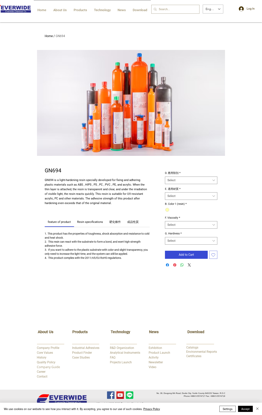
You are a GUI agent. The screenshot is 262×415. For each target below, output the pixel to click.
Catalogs (192, 347)
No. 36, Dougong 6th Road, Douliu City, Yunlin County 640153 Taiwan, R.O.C (191, 393)
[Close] (257, 409)
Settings (227, 409)
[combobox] (191, 180)
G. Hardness (173, 233)
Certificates (193, 356)
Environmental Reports (201, 352)
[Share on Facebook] (167, 265)
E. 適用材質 (172, 188)
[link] (59, 222)
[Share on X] (189, 265)
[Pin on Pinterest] (174, 265)
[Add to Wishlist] (213, 255)
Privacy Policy (151, 409)
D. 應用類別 (172, 172)
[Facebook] (111, 395)
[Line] (129, 395)
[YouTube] (120, 395)
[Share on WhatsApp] (182, 265)
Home (49, 36)
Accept (245, 409)
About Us (45, 332)
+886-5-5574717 (197, 396)
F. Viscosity (172, 217)
